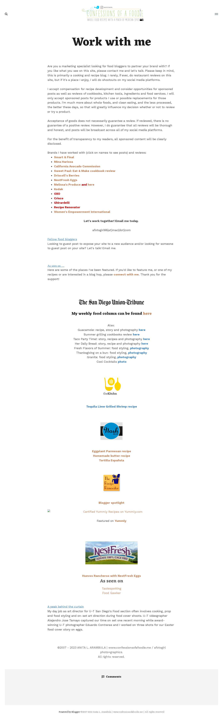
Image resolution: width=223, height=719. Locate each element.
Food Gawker (111, 593)
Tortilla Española (111, 460)
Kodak (58, 189)
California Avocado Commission (77, 166)
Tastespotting (111, 588)
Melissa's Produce (67, 184)
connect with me (126, 274)
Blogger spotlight (111, 502)
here (91, 184)
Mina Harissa (63, 161)
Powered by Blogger (69, 712)
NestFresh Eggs (65, 180)
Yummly (120, 520)
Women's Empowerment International (82, 211)
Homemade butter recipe (111, 455)
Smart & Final (64, 157)
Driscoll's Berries (66, 175)
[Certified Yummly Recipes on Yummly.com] (111, 511)
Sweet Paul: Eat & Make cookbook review (84, 171)
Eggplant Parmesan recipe (111, 451)
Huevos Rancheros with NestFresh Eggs (111, 575)
